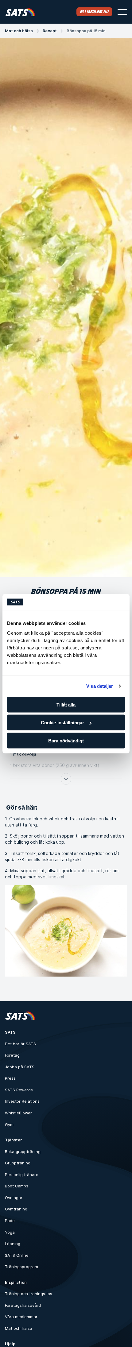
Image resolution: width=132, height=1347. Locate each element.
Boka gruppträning (23, 1151)
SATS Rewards (19, 1090)
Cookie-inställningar (62, 722)
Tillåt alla (66, 704)
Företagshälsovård (23, 1305)
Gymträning (16, 1209)
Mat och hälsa (19, 31)
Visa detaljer (99, 686)
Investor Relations (22, 1101)
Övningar (13, 1197)
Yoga (10, 1232)
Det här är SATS (20, 1044)
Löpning (12, 1243)
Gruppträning (17, 1163)
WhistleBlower (18, 1113)
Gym (9, 1124)
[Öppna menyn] (122, 12)
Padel (10, 1220)
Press (10, 1078)
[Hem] (20, 11)
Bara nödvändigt (66, 740)
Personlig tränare (21, 1174)
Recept (50, 31)
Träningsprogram (21, 1266)
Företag (12, 1055)
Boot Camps (16, 1186)
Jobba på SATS (19, 1067)
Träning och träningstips (28, 1293)
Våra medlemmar (21, 1316)
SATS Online (17, 1255)
